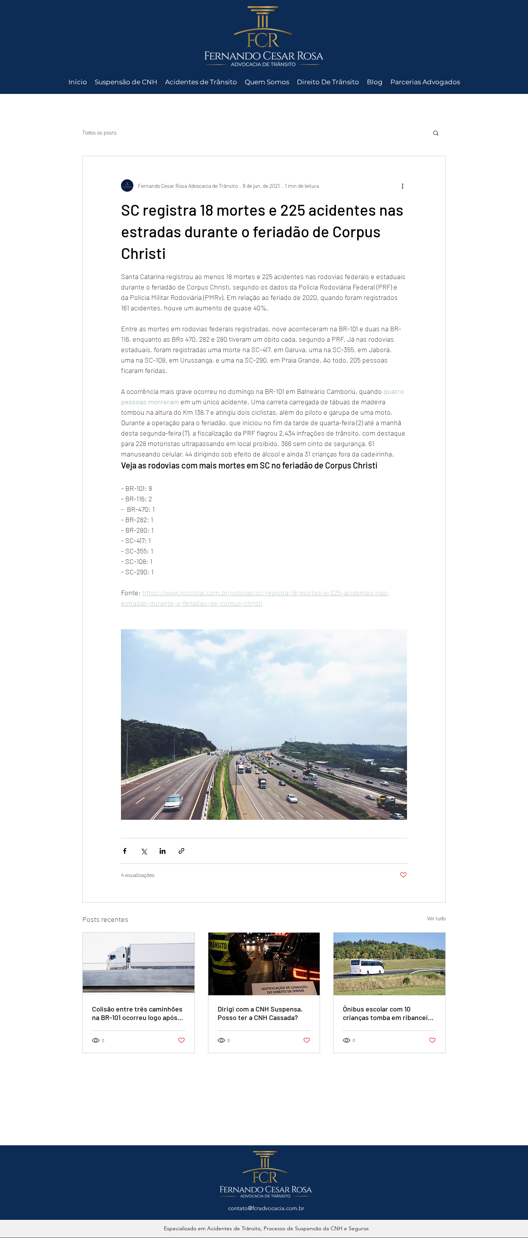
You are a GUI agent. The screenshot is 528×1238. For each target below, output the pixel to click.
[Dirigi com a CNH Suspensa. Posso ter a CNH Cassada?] (264, 964)
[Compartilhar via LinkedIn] (162, 851)
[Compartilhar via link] (181, 851)
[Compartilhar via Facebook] (124, 851)
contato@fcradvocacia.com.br (266, 1208)
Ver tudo (436, 918)
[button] (435, 132)
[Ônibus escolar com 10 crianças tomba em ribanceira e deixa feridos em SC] (389, 964)
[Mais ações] (402, 185)
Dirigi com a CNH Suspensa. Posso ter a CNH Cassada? (260, 1013)
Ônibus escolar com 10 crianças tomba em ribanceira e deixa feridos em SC (388, 1013)
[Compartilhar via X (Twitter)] (143, 851)
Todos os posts (99, 132)
